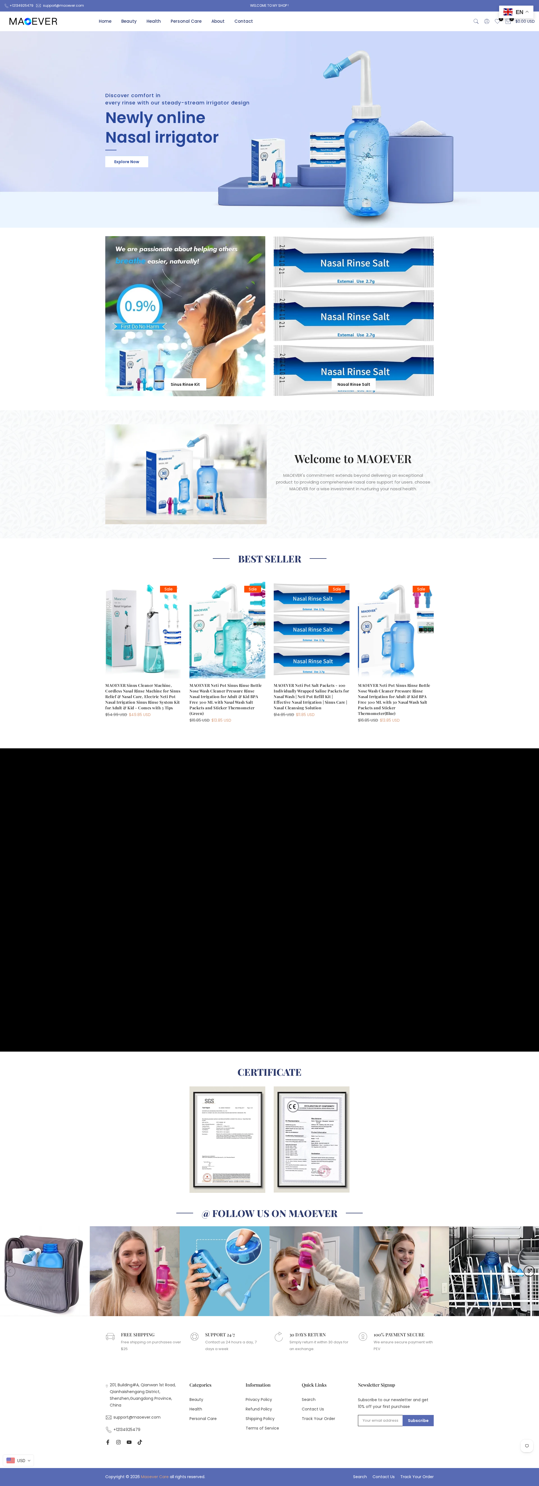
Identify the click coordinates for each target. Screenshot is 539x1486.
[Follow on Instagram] (118, 1442)
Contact (243, 21)
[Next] (529, 1271)
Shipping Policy (260, 1418)
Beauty (129, 21)
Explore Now (126, 162)
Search (309, 1399)
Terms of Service (262, 1428)
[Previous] (9, 1271)
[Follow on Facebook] (107, 1442)
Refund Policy (259, 1409)
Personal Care (186, 21)
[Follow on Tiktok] (139, 1442)
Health (154, 21)
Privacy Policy (259, 1399)
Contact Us (313, 1409)
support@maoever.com (63, 5)
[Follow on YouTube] (129, 1442)
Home (105, 21)
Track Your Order (318, 1418)
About (218, 21)
